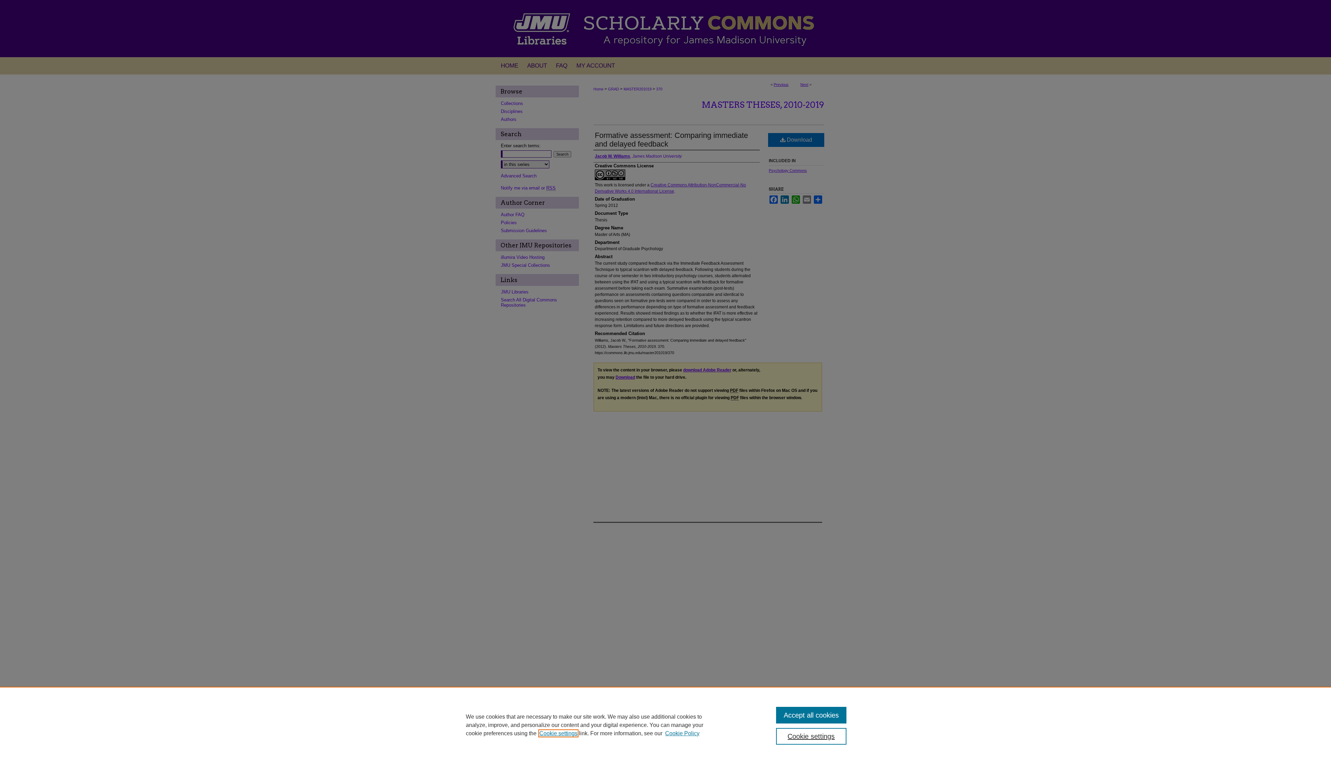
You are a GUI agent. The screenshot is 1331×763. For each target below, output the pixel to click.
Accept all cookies (811, 715)
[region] (665, 725)
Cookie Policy (682, 733)
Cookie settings (558, 733)
